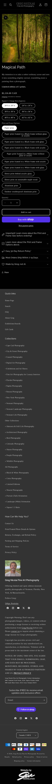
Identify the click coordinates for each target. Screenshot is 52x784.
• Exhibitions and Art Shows (16, 369)
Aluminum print (11, 186)
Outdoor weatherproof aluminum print (21, 192)
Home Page (9, 300)
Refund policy (17, 757)
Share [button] (6, 272)
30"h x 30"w (10, 112)
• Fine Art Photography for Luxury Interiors (22, 374)
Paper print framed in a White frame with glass (24, 168)
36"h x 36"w (27, 112)
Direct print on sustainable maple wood (21, 180)
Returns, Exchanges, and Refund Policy (20, 535)
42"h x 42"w (27, 118)
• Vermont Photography (14, 403)
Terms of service (41, 757)
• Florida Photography (14, 380)
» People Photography (13, 455)
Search (7, 306)
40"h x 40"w (10, 118)
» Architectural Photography (16, 432)
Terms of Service (12, 547)
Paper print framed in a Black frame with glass (24, 142)
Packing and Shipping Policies (17, 541)
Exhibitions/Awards (12, 324)
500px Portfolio (12, 603)
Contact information (34, 761)
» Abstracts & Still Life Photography (19, 426)
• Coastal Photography (14, 357)
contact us (15, 631)
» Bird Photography (13, 438)
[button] (5, 5)
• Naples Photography (13, 386)
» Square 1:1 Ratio (12, 507)
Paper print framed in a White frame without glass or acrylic (25, 155)
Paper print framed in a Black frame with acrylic (25, 148)
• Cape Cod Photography (14, 346)
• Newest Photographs (13, 392)
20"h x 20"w (10, 106)
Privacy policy (29, 757)
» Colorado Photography (14, 444)
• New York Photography (15, 398)
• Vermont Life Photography (16, 415)
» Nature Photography (13, 450)
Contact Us (9, 523)
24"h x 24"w (27, 106)
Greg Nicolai (27, 628)
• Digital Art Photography (15, 363)
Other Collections (12, 421)
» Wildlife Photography (14, 461)
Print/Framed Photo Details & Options (20, 529)
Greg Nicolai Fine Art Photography (24, 753)
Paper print (9, 128)
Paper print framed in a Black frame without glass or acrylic (26, 135)
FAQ (7, 312)
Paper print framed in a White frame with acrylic (25, 162)
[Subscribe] (44, 700)
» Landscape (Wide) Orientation (17, 502)
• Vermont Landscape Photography (18, 409)
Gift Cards (9, 329)
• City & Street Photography (16, 351)
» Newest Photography (14, 490)
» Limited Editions (12, 484)
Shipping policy (19, 761)
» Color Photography (13, 478)
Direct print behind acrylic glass (18, 174)
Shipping (4, 96)
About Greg (9, 318)
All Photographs (11, 467)
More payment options (26, 226)
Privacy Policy (11, 552)
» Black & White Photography (17, 473)
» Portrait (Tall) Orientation (16, 496)
